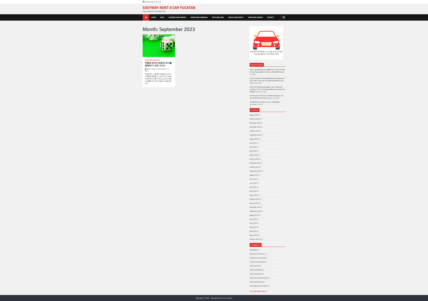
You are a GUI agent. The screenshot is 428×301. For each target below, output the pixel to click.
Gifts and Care (218, 17)
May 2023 (253, 227)
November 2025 (255, 127)
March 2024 (254, 195)
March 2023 (254, 235)
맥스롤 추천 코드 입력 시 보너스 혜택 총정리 (265, 102)
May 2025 (253, 147)
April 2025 (253, 151)
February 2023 (254, 239)
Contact (270, 17)
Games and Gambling (199, 17)
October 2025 (254, 131)
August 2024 (254, 175)
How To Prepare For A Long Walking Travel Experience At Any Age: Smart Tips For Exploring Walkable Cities (267, 79)
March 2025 (254, 155)
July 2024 (253, 179)
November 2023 (255, 207)
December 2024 (255, 163)
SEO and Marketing (256, 282)
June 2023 (253, 223)
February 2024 (254, 199)
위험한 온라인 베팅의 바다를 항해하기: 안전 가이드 (158, 64)
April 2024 (253, 191)
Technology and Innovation (258, 286)
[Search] (283, 17)
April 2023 (253, 231)
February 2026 (254, 119)
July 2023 (253, 219)
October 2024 (254, 167)
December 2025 (255, 123)
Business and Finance (177, 17)
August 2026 (254, 115)
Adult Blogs (253, 250)
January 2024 (254, 203)
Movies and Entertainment (258, 278)
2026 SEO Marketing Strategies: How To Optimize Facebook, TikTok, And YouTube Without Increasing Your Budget (267, 89)
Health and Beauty (236, 17)
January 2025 (254, 159)
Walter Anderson (152, 69)
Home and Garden (255, 17)
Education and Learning (257, 258)
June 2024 (253, 183)
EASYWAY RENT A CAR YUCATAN (169, 7)
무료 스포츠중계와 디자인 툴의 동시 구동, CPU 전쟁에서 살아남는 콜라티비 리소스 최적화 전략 (267, 70)
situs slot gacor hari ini (258, 291)
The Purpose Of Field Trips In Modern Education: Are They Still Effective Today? (266, 96)
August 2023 (254, 215)
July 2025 (253, 143)
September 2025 (255, 135)
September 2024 (255, 171)
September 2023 (255, 211)
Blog (162, 17)
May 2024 (253, 187)
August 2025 (254, 139)
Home (153, 17)
